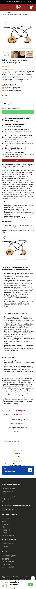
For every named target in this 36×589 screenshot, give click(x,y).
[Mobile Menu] (5, 7)
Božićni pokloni (6, 518)
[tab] (18, 160)
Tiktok (13, 509)
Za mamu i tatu (6, 529)
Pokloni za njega (6, 530)
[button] (4, 34)
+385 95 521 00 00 (6, 560)
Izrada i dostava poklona (8, 488)
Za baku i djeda (6, 527)
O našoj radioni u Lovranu (8, 493)
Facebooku (18, 414)
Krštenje (4, 521)
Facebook (3, 509)
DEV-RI (3, 577)
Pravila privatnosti (6, 498)
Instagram (9, 509)
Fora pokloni (5, 546)
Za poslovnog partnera (8, 535)
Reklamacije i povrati (7, 491)
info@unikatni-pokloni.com (9, 563)
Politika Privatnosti (24, 579)
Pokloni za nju (5, 532)
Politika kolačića (6, 500)
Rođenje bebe (5, 524)
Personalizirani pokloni (8, 543)
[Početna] (2, 12)
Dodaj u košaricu (18, 112)
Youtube (6, 509)
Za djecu (4, 534)
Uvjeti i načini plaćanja (7, 490)
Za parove (4, 526)
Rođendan (4, 523)
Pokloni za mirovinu (7, 520)
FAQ (3, 501)
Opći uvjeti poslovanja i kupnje (10, 497)
